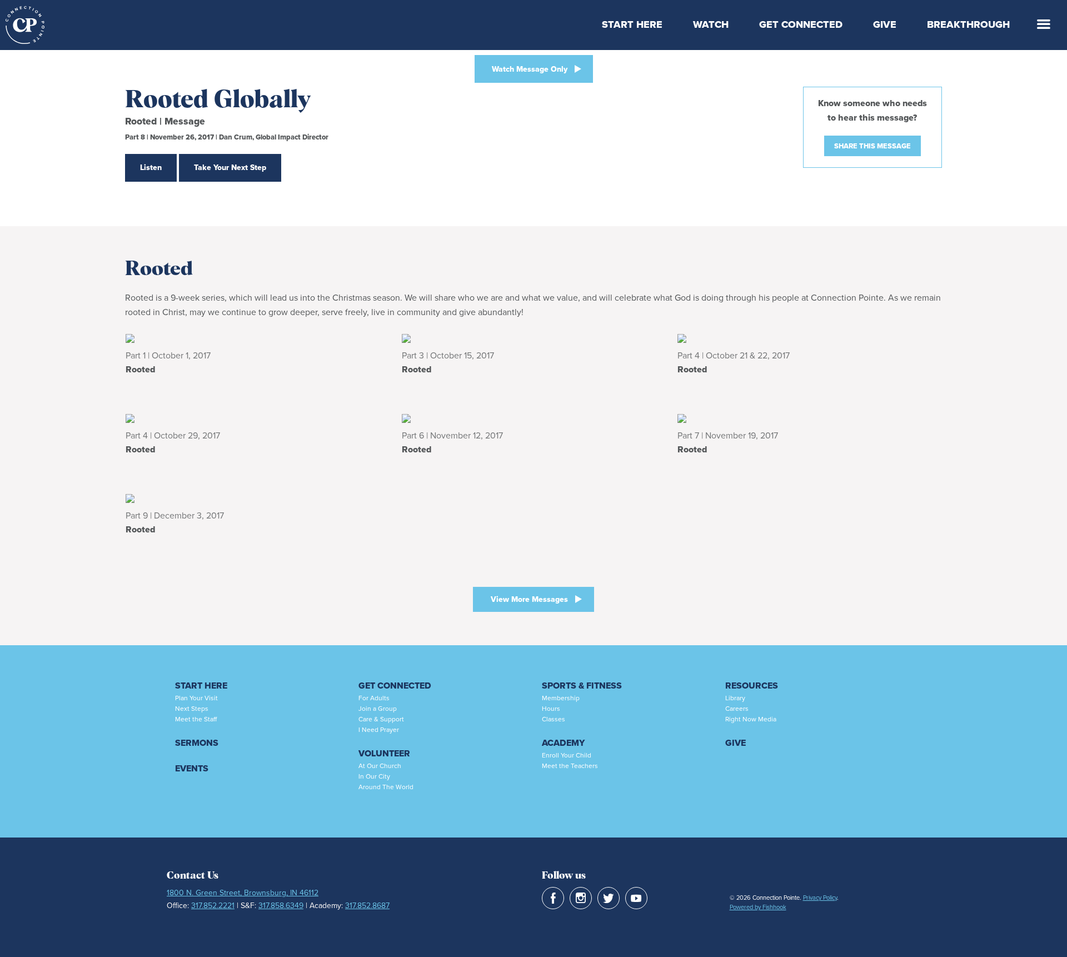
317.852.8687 (367, 905)
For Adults (374, 698)
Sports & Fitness (582, 685)
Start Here (632, 24)
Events (191, 768)
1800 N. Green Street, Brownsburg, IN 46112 (242, 893)
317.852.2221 (213, 905)
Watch (711, 24)
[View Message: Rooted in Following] (258, 418)
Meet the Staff (196, 719)
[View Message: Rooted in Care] (534, 418)
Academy (563, 742)
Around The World (385, 787)
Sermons (196, 742)
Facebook (553, 898)
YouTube (636, 898)
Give (884, 24)
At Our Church (379, 766)
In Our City (374, 776)
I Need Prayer (378, 730)
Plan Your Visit (196, 698)
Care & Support (381, 719)
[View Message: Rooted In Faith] (258, 338)
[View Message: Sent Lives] (534, 338)
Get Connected (800, 24)
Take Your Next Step (230, 167)
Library (735, 698)
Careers (737, 709)
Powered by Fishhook (758, 907)
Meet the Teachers (570, 766)
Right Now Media (750, 719)
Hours (551, 709)
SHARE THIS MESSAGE (872, 146)
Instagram (581, 898)
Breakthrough (968, 24)
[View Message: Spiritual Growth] (809, 338)
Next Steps (191, 709)
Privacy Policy (820, 897)
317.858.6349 (280, 905)
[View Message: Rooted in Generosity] (809, 418)
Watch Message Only (529, 69)
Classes (553, 719)
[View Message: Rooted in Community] (258, 498)
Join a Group (377, 709)
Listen (151, 167)
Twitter (608, 898)
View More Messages (529, 599)
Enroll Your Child (566, 755)
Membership (561, 698)
